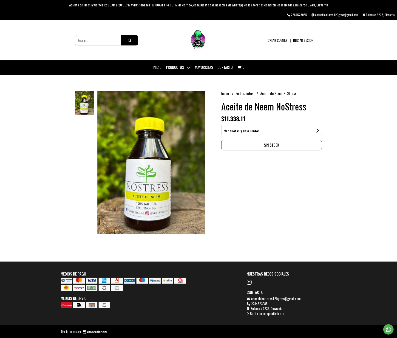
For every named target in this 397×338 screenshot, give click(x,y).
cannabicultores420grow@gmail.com (275, 298)
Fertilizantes (245, 93)
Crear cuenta (277, 40)
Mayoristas (204, 67)
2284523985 (258, 303)
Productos (175, 67)
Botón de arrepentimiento (266, 313)
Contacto (225, 67)
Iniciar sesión (303, 40)
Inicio (157, 67)
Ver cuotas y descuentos (242, 130)
